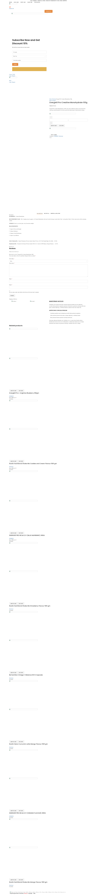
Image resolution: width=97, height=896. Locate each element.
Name (10, 278)
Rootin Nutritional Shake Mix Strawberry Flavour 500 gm (29, 606)
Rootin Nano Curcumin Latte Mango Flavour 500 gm (28, 744)
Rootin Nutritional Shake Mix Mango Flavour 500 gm (28, 882)
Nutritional (54, 99)
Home (50, 99)
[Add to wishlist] (14, 387)
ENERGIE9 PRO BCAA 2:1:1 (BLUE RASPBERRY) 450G (27, 535)
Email (10, 284)
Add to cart (54, 125)
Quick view (10, 387)
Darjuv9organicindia (14, 893)
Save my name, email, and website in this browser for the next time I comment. (24, 292)
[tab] (39, 213)
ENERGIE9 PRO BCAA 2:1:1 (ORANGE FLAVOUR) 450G (27, 813)
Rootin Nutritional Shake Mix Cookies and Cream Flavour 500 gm (33, 464)
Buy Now (62, 125)
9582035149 (11, 8)
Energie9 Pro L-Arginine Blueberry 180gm (24, 393)
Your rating (11, 258)
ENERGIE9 (56, 136)
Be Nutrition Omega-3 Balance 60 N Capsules (26, 675)
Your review (12, 263)
